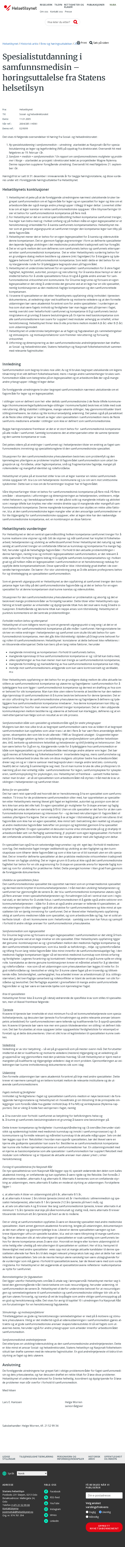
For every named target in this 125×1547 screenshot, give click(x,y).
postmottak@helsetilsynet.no (17, 1511)
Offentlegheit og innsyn (113, 1457)
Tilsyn (58, 5)
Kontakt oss (56, 11)
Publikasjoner (95, 5)
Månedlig (94, 1516)
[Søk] (75, 22)
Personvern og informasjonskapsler (70, 1457)
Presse (68, 11)
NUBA (113, 5)
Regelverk (46, 5)
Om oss (44, 11)
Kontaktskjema (10, 1508)
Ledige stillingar (8, 1457)
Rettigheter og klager (74, 6)
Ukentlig (106, 1512)
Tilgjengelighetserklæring (36, 1456)
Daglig (92, 1512)
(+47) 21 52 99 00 (20, 1505)
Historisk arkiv (94, 1457)
